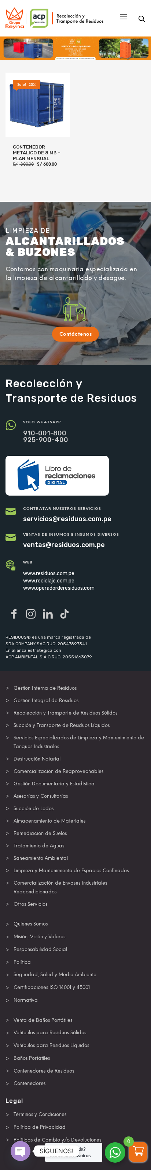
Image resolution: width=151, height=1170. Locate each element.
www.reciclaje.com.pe (48, 581)
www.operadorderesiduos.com (59, 588)
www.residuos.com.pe (48, 573)
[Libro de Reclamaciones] (57, 476)
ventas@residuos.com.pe (64, 545)
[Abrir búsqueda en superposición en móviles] (142, 19)
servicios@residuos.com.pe (67, 519)
